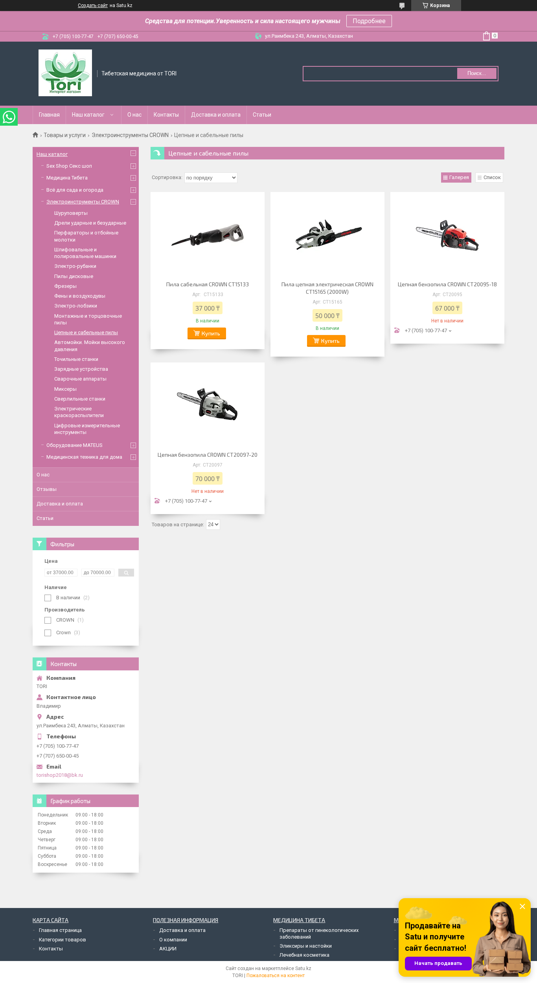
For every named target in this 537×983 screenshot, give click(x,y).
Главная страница (60, 930)
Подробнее (369, 21)
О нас (134, 115)
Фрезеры (65, 286)
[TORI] (65, 73)
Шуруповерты (71, 213)
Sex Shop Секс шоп (69, 166)
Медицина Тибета (67, 178)
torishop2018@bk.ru (60, 775)
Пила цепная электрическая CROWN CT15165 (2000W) (327, 288)
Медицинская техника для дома (84, 457)
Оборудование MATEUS (74, 445)
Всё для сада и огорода (74, 190)
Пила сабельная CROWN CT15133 (207, 284)
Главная (49, 115)
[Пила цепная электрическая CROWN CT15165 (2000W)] (327, 235)
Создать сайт (93, 5)
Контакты (166, 115)
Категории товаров (62, 940)
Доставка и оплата (216, 115)
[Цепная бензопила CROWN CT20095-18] (447, 235)
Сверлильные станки (79, 399)
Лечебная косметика (304, 955)
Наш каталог (88, 115)
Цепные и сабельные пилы (86, 332)
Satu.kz (303, 968)
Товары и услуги (65, 135)
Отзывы (47, 489)
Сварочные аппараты (80, 379)
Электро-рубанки (75, 266)
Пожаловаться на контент (275, 975)
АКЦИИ (168, 949)
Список (492, 177)
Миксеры (65, 389)
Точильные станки (76, 359)
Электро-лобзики (75, 306)
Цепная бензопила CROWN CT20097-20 (207, 454)
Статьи (262, 115)
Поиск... (476, 73)
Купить (211, 333)
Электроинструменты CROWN (130, 135)
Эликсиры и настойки (306, 946)
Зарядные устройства (81, 369)
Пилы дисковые (73, 276)
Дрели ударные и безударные (90, 223)
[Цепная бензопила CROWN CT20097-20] (207, 405)
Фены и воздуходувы (79, 296)
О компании (173, 940)
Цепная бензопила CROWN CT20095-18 (447, 284)
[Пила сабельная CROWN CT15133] (207, 235)
